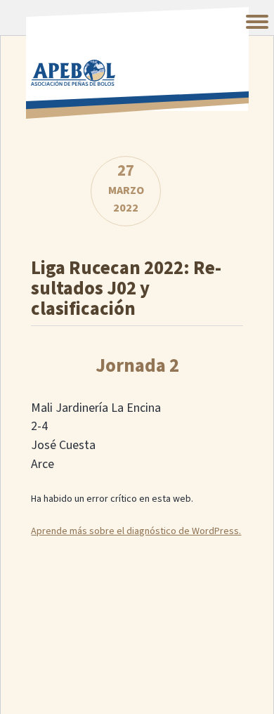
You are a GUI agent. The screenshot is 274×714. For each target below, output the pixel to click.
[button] (257, 21)
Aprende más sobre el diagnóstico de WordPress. (136, 531)
